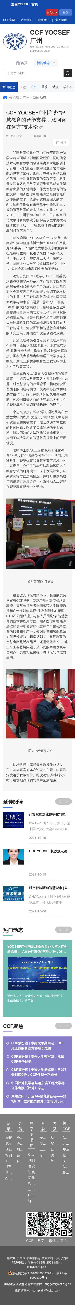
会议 (8, 1137)
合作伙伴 (20, 1160)
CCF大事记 (66, 1160)
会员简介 (20, 1137)
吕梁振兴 (8, 1172)
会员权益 (20, 1143)
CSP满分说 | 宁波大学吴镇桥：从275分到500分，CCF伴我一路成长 (38, 1072)
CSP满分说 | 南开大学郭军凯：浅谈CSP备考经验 (37, 1059)
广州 (34, 86)
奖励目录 (54, 1143)
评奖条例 (54, 1160)
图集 (31, 1177)
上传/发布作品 (31, 1189)
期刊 (31, 1160)
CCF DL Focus (31, 1195)
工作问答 (43, 1149)
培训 (8, 1155)
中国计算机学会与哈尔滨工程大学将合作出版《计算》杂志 (38, 1085)
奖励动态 (54, 1137)
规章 (66, 1149)
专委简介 (43, 1137)
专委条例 (43, 1143)
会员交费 (20, 1155)
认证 (8, 1149)
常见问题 (61, 20)
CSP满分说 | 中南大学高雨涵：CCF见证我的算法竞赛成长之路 (38, 1045)
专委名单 (43, 1155)
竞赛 (8, 1143)
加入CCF (52, 12)
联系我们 (44, 20)
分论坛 (14, 97)
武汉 (55, 86)
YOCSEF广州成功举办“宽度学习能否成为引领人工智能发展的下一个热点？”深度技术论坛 (50, 814)
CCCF (31, 1154)
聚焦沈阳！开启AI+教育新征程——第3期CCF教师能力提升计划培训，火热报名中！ (39, 1099)
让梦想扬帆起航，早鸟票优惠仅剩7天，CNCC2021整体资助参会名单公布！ (50, 887)
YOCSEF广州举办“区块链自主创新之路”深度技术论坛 (37, 949)
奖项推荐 (54, 1155)
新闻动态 (9, 86)
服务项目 (66, 1155)
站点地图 (26, 20)
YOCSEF (8, 1160)
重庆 (44, 86)
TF (9, 1166)
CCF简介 (66, 1137)
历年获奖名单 (54, 1149)
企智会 (8, 1178)
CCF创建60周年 (66, 1166)
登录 (65, 12)
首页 (24, 62)
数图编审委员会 (31, 1183)
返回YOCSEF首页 (24, 4)
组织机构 (66, 1143)
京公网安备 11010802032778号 (33, 1273)
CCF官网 (9, 20)
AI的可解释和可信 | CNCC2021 (50, 851)
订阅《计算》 (31, 1200)
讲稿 (31, 1171)
